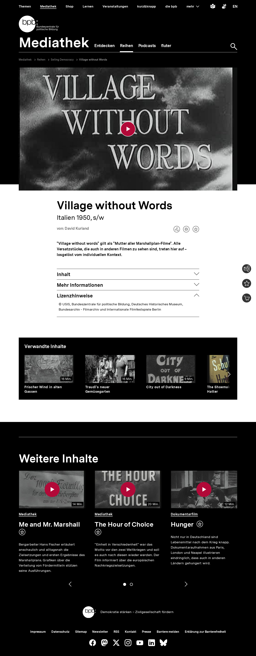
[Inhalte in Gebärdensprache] (224, 7)
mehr (192, 6)
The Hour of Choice (124, 524)
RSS (116, 631)
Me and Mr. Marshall (49, 524)
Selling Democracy (62, 59)
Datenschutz (60, 631)
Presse (146, 631)
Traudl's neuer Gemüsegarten (97, 389)
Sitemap (81, 631)
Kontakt (130, 631)
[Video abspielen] (128, 129)
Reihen (41, 59)
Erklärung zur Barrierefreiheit (205, 631)
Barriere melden (168, 631)
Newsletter (100, 631)
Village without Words (93, 59)
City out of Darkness (163, 387)
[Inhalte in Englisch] (235, 7)
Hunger (182, 524)
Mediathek (25, 59)
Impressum (38, 631)
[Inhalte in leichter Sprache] (212, 7)
